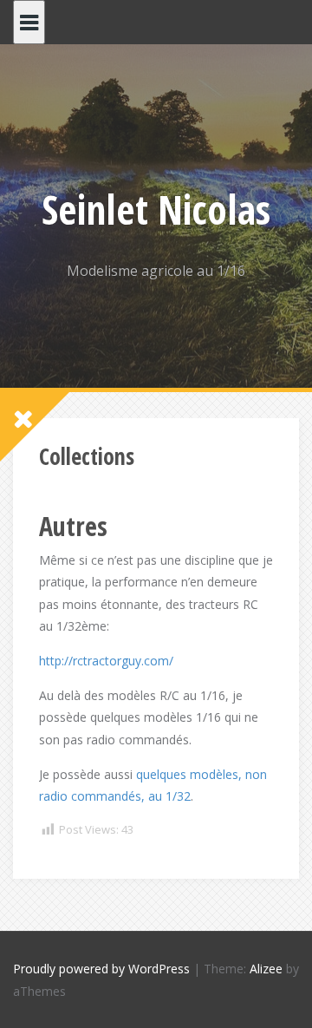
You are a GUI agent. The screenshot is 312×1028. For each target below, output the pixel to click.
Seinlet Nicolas (156, 209)
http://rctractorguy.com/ (106, 660)
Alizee (266, 968)
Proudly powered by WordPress (101, 968)
